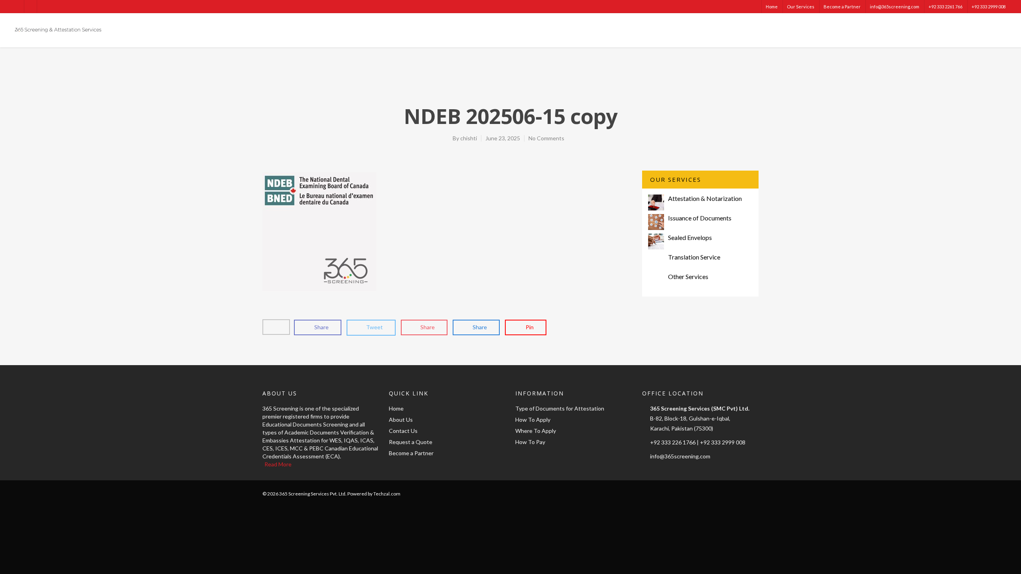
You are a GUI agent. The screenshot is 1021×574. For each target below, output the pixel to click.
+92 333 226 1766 (673, 442)
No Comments (546, 138)
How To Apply (532, 419)
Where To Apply (535, 430)
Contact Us (403, 430)
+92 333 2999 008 (988, 6)
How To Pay (530, 441)
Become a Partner (842, 6)
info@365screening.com (894, 6)
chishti (468, 138)
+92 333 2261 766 (945, 6)
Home (772, 6)
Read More (278, 464)
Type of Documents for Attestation (559, 408)
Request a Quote (410, 441)
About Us (401, 419)
